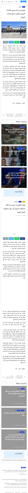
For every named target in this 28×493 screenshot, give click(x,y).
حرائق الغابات (18, 103)
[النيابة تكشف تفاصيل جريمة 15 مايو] (14, 156)
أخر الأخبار (22, 148)
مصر (13, 103)
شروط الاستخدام (24, 492)
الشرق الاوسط (22, 170)
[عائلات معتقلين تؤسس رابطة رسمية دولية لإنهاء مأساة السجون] (14, 134)
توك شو (18, 148)
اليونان (20, 7)
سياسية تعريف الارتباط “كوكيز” (9, 492)
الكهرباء (16, 201)
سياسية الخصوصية (17, 492)
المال (17, 251)
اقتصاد (24, 201)
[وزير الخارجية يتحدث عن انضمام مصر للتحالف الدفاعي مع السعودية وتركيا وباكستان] (14, 177)
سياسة (20, 201)
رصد (19, 368)
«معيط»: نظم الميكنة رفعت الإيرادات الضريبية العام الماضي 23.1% (14, 460)
